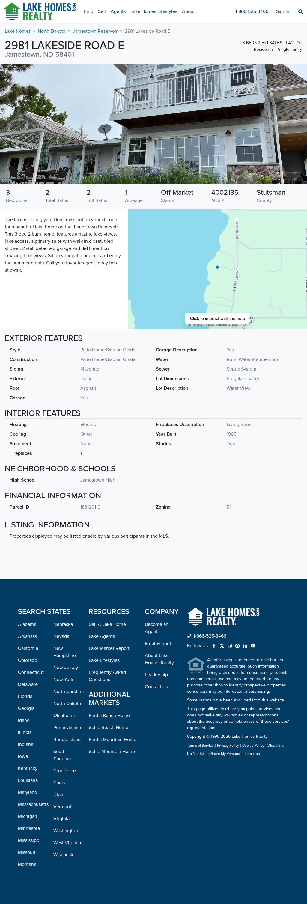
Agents (118, 11)
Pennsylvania (67, 728)
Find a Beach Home (109, 716)
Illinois (24, 732)
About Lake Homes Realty (159, 659)
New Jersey (65, 668)
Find (88, 11)
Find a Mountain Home (112, 740)
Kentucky (27, 768)
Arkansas (27, 636)
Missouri (26, 852)
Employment (158, 644)
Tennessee (64, 771)
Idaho (24, 720)
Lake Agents (102, 636)
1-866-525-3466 (251, 11)
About (188, 11)
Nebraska (63, 624)
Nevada (61, 636)
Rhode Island (67, 740)
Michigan (27, 816)
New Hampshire (64, 652)
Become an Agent (156, 628)
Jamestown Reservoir (95, 31)
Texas (59, 783)
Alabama (27, 624)
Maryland (27, 792)
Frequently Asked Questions (107, 676)
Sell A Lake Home (107, 624)
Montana (27, 864)
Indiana (25, 744)
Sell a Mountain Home (112, 752)
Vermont (62, 807)
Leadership (156, 675)
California (28, 648)
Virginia (61, 819)
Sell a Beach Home (108, 728)
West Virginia (67, 843)
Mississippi (29, 840)
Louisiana (28, 780)
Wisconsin (64, 855)
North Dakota (51, 31)
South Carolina (62, 755)
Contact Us (156, 687)
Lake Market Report (109, 648)
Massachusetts (33, 804)
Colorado (27, 660)
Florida (25, 696)
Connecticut (31, 672)
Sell (102, 11)
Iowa (23, 756)
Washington (65, 831)
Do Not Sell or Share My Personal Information (223, 754)
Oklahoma (64, 716)
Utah (58, 795)
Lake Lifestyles (104, 660)
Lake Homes (18, 31)
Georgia (26, 708)
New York (63, 680)
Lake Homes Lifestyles (153, 11)
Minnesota (29, 828)
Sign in (283, 11)
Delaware (28, 684)
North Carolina (68, 692)
